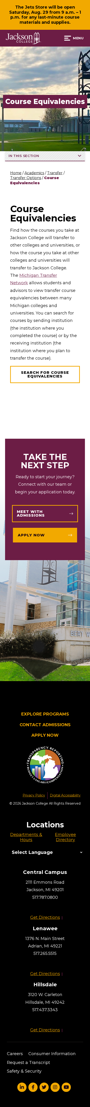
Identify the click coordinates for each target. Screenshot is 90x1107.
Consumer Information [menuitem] (52, 1053)
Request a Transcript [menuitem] (28, 1062)
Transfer (55, 173)
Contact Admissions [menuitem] (45, 724)
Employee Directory (65, 837)
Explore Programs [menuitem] (45, 714)
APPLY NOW (31, 535)
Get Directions (45, 917)
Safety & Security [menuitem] (24, 1071)
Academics (34, 173)
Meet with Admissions (31, 513)
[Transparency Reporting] (45, 766)
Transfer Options (25, 178)
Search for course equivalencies (45, 374)
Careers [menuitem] (15, 1053)
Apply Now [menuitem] (45, 735)
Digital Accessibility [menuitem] (65, 795)
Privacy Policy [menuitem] (34, 795)
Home (15, 173)
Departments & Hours (26, 837)
